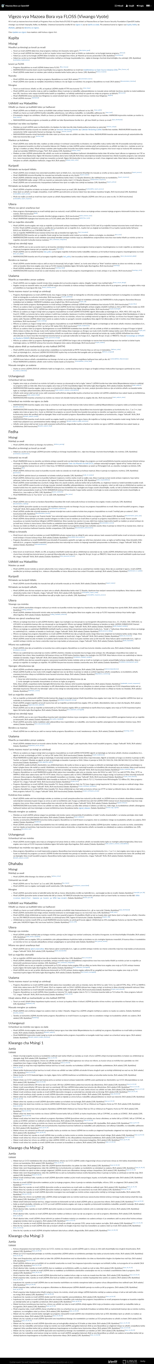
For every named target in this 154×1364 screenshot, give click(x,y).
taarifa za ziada (93, 25)
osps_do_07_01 (26, 1184)
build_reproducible (60, 950)
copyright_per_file (139, 892)
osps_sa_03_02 (74, 1311)
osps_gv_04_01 (30, 1284)
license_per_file (87, 897)
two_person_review (101, 941)
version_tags (39, 136)
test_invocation (83, 232)
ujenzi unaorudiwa (37, 949)
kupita (129, 25)
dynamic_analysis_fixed (45, 426)
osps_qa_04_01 (139, 1135)
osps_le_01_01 (40, 1199)
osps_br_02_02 (30, 1260)
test (53, 230)
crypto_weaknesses (83, 325)
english (110, 95)
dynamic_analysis (19, 406)
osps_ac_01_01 (52, 1058)
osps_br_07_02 (36, 1265)
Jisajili (131, 6)
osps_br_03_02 (134, 1086)
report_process (136, 172)
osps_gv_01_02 (125, 1189)
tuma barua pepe (51, 1362)
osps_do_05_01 (18, 1279)
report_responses (124, 177)
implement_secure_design (36, 745)
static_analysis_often (119, 397)
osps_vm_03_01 (18, 1227)
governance (17, 472)
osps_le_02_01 (18, 1106)
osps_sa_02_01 (18, 1215)
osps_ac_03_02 (30, 1072)
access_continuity (57, 492)
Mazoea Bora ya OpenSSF (17, 6)
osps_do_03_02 (36, 1272)
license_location (101, 72)
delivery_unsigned (108, 352)
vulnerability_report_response (22, 198)
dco (23, 468)
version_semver (66, 131)
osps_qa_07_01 (51, 1306)
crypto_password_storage (52, 337)
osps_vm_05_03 (125, 1328)
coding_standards (27, 609)
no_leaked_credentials (20, 370)
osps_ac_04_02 (36, 1251)
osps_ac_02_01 (65, 1062)
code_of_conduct (88, 475)
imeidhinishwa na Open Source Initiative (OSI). (100, 70)
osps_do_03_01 (127, 1267)
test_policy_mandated (56, 719)
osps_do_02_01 (115, 1094)
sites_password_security (67, 556)
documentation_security (43, 513)
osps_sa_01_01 (18, 1211)
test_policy (60, 249)
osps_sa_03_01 (70, 1220)
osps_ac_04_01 (59, 1162)
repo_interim (17, 117)
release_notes (76, 150)
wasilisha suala (62, 1362)
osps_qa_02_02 (18, 1289)
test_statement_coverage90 (81, 967)
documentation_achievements (84, 527)
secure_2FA (73, 922)
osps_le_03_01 (26, 1115)
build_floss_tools (85, 218)
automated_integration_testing (67, 700)
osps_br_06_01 (36, 1174)
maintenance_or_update (135, 571)
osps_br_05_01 (131, 1170)
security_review (18, 1013)
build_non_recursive (126, 636)
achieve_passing (59, 444)
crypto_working (41, 321)
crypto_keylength (115, 309)
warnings (116, 265)
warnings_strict (137, 270)
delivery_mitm (116, 349)
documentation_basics (85, 79)
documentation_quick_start (133, 515)
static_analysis (137, 385)
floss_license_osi (123, 69)
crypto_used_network (130, 776)
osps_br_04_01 (140, 1167)
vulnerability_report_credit (90, 592)
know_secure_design (119, 282)
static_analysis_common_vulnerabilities (67, 390)
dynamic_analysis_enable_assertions (77, 421)
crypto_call (83, 301)
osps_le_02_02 (26, 1110)
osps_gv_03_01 (109, 1101)
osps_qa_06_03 (76, 1301)
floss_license (64, 67)
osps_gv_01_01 (132, 1187)
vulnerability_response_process (96, 595)
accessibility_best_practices (76, 537)
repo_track (109, 112)
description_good (85, 50)
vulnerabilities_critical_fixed (83, 361)
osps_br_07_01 (139, 1089)
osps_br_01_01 (18, 1077)
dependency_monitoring (103, 674)
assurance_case (26, 829)
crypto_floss (132, 304)
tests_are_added (18, 253)
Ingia (141, 6)
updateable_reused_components (130, 683)
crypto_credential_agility (127, 769)
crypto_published (67, 297)
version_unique (111, 126)
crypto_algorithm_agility (45, 762)
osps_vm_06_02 (95, 1335)
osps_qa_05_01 (129, 1137)
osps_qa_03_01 (138, 1201)
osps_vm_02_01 (110, 1142)
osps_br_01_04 (18, 1255)
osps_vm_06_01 (130, 1330)
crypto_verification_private (91, 791)
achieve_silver (56, 876)
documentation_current (106, 523)
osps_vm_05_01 (26, 1320)
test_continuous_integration (58, 239)
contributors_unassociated (81, 885)
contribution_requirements (21, 60)
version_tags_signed (112, 807)
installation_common (20, 650)
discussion (122, 93)
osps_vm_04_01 (112, 1230)
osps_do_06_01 (18, 1179)
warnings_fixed (60, 268)
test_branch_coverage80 (88, 972)
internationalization (40, 544)
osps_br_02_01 (115, 1165)
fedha (134, 25)
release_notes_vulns (72, 160)
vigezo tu (79, 25)
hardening (38, 822)
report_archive (111, 182)
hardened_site (30, 1003)
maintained (35, 98)
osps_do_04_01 (134, 1275)
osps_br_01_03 (40, 1082)
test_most (118, 234)
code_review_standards (33, 936)
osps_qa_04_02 (49, 1294)
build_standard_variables (120, 626)
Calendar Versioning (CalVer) (91, 130)
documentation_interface (128, 81)
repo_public (98, 110)
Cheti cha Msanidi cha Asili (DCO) (80, 463)
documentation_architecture (57, 508)
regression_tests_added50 (36, 705)
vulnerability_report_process (95, 189)
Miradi (120, 6)
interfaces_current (34, 690)
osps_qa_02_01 (40, 1132)
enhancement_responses (98, 179)
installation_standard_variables (83, 657)
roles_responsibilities (103, 480)
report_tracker (84, 175)
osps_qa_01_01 (134, 1123)
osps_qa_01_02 (43, 1127)
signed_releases (122, 803)
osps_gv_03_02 (26, 1194)
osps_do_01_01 (132, 1091)
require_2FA (106, 917)
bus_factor (69, 494)
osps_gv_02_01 (18, 1098)
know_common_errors (49, 287)
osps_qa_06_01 (30, 1206)
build (35, 213)
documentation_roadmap (21, 503)
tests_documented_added (128, 256)
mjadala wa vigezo (19, 32)
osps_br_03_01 (131, 1084)
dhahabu (11, 28)
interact (122, 53)
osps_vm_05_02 (124, 1323)
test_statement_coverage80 (75, 709)
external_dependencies (111, 669)
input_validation (79, 817)
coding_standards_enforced (58, 614)
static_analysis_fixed (33, 395)
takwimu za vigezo (31, 28)
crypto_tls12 (74, 781)
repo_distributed (117, 119)
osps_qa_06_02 (110, 1296)
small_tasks (113, 912)
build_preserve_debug (105, 631)
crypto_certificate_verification (87, 786)
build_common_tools (86, 215)
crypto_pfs (142, 330)
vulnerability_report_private (22, 194)
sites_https (87, 88)
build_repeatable (128, 640)
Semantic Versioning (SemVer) (68, 130)
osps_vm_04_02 (57, 1315)
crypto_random (100, 342)
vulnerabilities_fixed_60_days (119, 359)
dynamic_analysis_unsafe (30, 416)
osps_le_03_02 (88, 1120)
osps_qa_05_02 (124, 1139)
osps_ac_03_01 (18, 1067)
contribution (119, 55)
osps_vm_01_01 (137, 1223)
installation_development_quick (128, 662)
